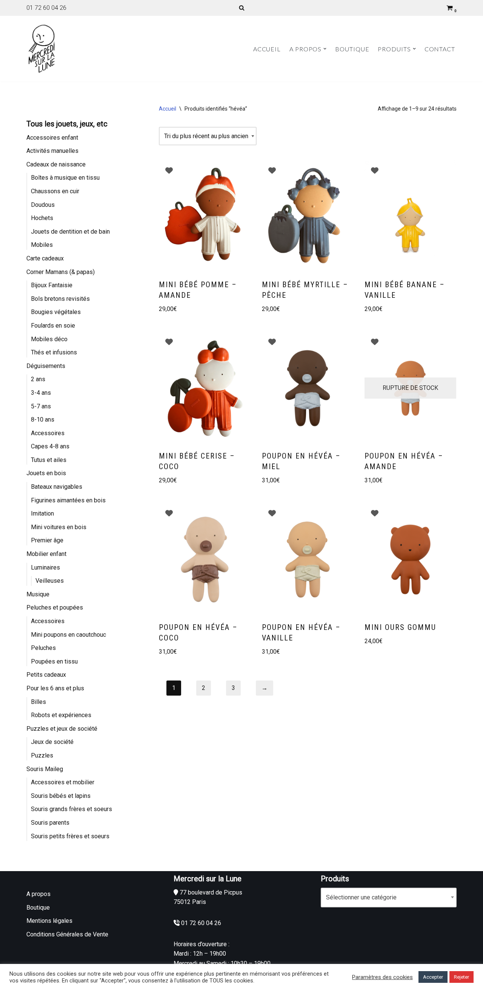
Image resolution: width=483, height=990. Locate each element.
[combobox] (389, 897)
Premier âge (47, 540)
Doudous (43, 204)
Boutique (352, 48)
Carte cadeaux (45, 258)
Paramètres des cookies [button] (382, 977)
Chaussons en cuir (55, 191)
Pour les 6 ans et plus (55, 688)
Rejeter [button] (461, 977)
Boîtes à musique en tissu (65, 177)
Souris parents (50, 822)
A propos (38, 894)
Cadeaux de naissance (56, 164)
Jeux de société (52, 741)
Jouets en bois (46, 473)
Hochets (42, 218)
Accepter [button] (433, 977)
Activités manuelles (52, 150)
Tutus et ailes (48, 459)
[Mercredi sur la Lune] (41, 49)
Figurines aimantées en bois (68, 500)
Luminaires (45, 567)
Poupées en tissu (54, 661)
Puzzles (42, 755)
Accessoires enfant (52, 137)
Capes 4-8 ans (50, 446)
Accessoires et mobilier (62, 782)
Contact (440, 48)
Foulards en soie (53, 325)
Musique (37, 594)
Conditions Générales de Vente (67, 934)
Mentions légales (49, 920)
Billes (38, 701)
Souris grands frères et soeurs (71, 809)
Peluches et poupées (54, 607)
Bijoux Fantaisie (51, 285)
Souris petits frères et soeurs (70, 836)
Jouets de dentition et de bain (70, 231)
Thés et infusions (54, 352)
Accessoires (48, 433)
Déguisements (45, 366)
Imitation (42, 513)
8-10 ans (42, 419)
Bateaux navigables (56, 486)
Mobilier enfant (46, 553)
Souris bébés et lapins (61, 795)
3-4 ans (41, 392)
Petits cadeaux (46, 674)
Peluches (43, 647)
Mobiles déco (49, 339)
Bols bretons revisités (60, 298)
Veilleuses (49, 580)
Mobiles (42, 244)
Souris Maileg (44, 769)
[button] (324, 48)
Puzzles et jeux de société (61, 728)
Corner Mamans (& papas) (60, 272)
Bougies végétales (56, 312)
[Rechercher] (242, 8)
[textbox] (388, 897)
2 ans (38, 379)
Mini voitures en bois (58, 527)
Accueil (267, 48)
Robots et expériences (61, 715)
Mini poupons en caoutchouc (68, 634)
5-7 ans (41, 406)
